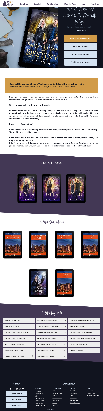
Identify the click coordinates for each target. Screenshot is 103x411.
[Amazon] (10, 388)
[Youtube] (23, 388)
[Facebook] (13, 388)
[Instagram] (17, 388)
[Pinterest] (20, 388)
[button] (37, 4)
